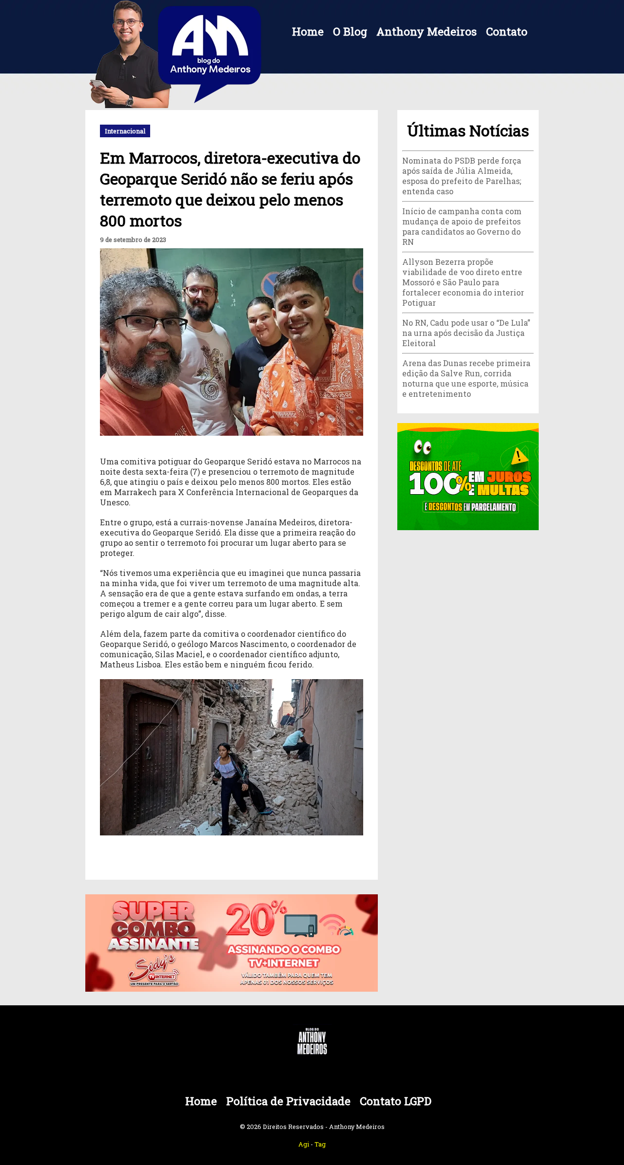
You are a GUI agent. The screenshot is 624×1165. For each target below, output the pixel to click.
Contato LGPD (395, 1101)
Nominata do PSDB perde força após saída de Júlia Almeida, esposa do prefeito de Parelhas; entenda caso (461, 175)
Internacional (125, 131)
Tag (320, 1144)
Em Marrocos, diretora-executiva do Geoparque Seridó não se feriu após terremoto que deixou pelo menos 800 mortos (230, 189)
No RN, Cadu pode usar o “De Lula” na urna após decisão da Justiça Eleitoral (466, 332)
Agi (303, 1144)
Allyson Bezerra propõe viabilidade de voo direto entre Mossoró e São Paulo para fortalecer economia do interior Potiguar (463, 282)
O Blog (350, 31)
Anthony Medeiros (426, 31)
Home (308, 31)
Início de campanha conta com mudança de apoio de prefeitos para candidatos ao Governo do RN (462, 226)
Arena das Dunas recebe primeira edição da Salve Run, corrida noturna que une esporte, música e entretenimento (466, 378)
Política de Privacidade (288, 1101)
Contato (506, 31)
